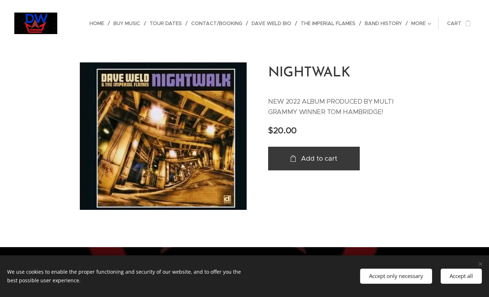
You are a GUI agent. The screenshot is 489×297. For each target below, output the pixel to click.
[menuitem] (99, 23)
